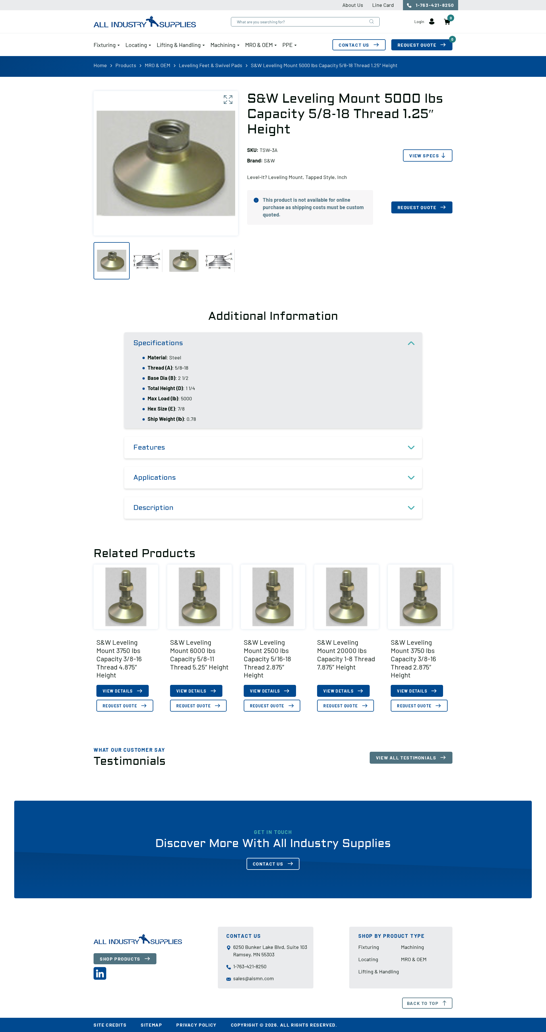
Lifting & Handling (179, 44)
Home (100, 65)
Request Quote (425, 43)
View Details (118, 691)
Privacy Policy (196, 1024)
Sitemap (151, 1024)
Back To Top (423, 1003)
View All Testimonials (406, 757)
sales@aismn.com (253, 978)
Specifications (158, 343)
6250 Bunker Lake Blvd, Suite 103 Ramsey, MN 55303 (270, 950)
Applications (154, 477)
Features (149, 447)
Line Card (383, 5)
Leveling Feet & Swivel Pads (210, 65)
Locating (136, 44)
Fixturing (105, 44)
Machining (222, 44)
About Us (352, 5)
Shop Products (120, 958)
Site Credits (110, 1024)
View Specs (424, 155)
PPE (287, 44)
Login (419, 21)
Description (153, 508)
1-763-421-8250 (434, 5)
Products (125, 65)
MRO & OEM (259, 44)
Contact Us (354, 45)
